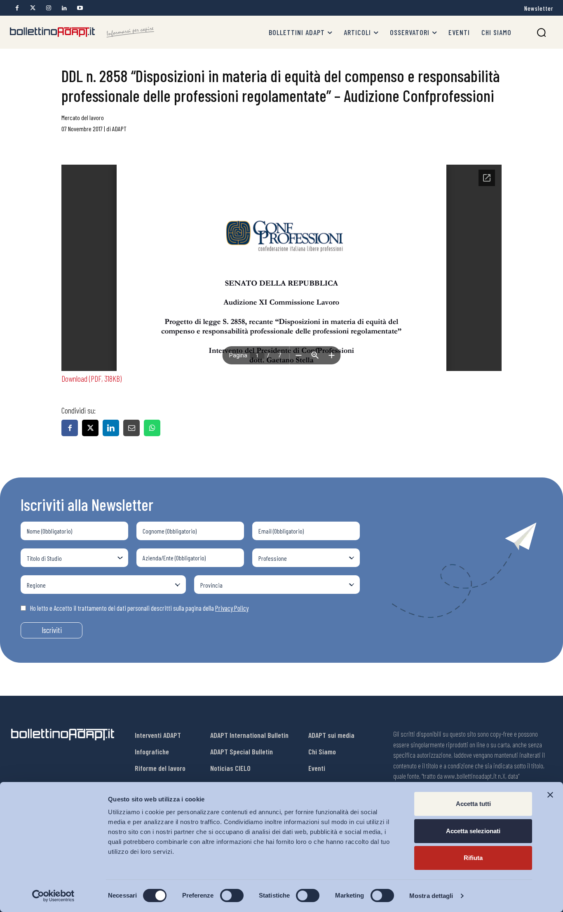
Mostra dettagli (431, 895)
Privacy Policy (232, 608)
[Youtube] (80, 8)
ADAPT (119, 128)
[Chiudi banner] (550, 795)
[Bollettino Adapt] (82, 32)
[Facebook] (17, 8)
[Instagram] (48, 8)
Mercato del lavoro (82, 117)
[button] (541, 32)
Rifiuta (473, 857)
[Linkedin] (64, 8)
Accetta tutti (473, 803)
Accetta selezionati (473, 830)
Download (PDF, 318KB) (91, 378)
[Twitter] (33, 8)
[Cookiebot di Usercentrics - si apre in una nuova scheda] (53, 896)
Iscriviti (52, 630)
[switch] (232, 895)
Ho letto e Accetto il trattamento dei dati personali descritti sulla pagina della (139, 608)
